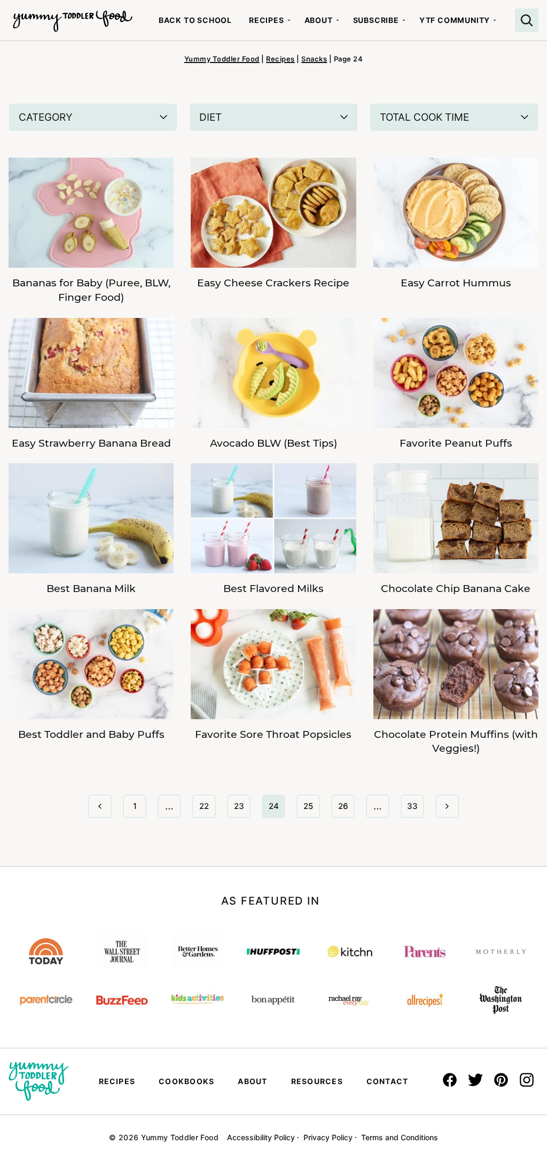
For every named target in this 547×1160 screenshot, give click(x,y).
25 (311, 809)
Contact (387, 1081)
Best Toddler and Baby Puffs (91, 734)
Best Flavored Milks (273, 588)
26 (346, 809)
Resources (317, 1081)
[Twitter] (475, 1080)
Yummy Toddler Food (222, 59)
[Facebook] (450, 1080)
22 (207, 809)
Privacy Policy (328, 1137)
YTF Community (454, 20)
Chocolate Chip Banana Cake (455, 588)
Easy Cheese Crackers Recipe (273, 283)
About (318, 20)
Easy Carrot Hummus (456, 283)
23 (242, 809)
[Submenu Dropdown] (289, 20)
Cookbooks (186, 1081)
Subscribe (376, 20)
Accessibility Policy (261, 1137)
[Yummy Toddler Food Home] (73, 16)
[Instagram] (526, 1080)
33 (415, 809)
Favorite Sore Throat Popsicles (273, 734)
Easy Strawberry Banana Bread (91, 443)
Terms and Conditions (399, 1137)
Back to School (195, 20)
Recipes (266, 20)
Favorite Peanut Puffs (456, 443)
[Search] (526, 20)
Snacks (314, 59)
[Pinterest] (501, 1080)
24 (276, 809)
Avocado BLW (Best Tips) (273, 443)
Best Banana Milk (91, 588)
